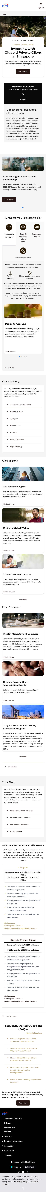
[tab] (9, 233)
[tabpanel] (23, 316)
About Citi (8, 1146)
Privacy (7, 1123)
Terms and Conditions (14, 1119)
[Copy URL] (23, 94)
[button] (22, 207)
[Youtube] (23, 1172)
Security (8, 1136)
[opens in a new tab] (5, 6)
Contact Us (9, 1150)
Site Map (8, 1155)
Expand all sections (34, 1033)
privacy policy (22, 1182)
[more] (4, 13)
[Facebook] (27, 1172)
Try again (23, 99)
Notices (7, 1132)
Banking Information (13, 1141)
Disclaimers (9, 1127)
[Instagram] (18, 1172)
